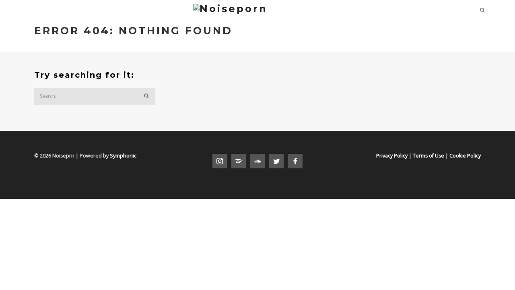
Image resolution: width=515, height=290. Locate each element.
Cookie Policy (465, 155)
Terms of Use (428, 155)
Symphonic (123, 155)
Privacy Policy (392, 155)
